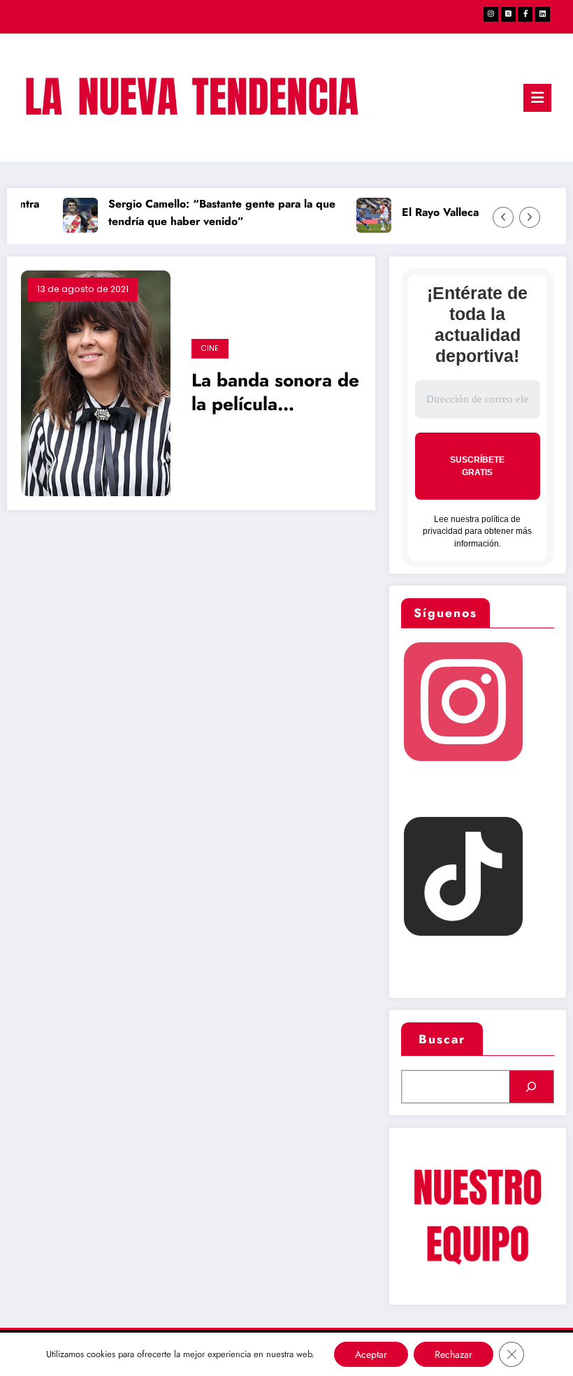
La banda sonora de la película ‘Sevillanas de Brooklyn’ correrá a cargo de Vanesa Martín (275, 393)
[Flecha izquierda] (503, 217)
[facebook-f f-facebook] (525, 14)
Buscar (442, 1039)
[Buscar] (531, 1087)
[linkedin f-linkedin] (542, 14)
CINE (210, 348)
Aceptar (371, 1354)
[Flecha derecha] (529, 217)
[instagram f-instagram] (491, 14)
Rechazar (453, 1354)
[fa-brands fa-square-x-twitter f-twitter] (508, 14)
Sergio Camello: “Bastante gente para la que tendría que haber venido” (215, 212)
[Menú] (537, 98)
